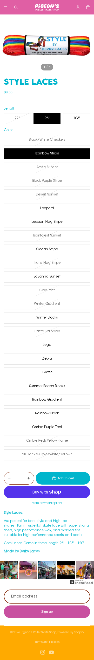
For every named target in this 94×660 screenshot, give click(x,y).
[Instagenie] (81, 584)
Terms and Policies (47, 642)
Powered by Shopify (70, 632)
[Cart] (88, 7)
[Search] (16, 7)
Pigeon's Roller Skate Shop (38, 632)
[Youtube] (51, 652)
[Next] (87, 570)
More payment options (47, 503)
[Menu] (5, 7)
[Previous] (7, 570)
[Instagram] (43, 652)
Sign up (47, 611)
